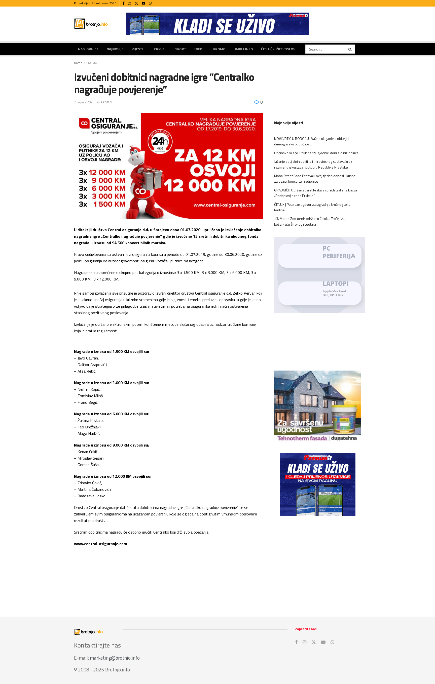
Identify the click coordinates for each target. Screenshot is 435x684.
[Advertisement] (317, 561)
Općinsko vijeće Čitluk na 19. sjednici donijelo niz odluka (316, 152)
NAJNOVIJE (115, 49)
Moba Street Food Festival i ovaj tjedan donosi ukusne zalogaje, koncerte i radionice (315, 178)
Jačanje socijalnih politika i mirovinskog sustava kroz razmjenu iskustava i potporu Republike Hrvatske (313, 164)
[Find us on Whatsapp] (150, 3)
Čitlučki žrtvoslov (278, 49)
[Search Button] (350, 49)
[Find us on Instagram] (129, 3)
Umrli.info (243, 49)
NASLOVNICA (88, 49)
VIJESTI (137, 49)
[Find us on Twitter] (136, 3)
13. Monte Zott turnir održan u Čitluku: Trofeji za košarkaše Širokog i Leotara (309, 221)
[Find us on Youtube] (143, 3)
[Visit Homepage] (91, 23)
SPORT (180, 49)
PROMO (219, 49)
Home (78, 62)
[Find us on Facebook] (124, 3)
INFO (198, 49)
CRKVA (159, 49)
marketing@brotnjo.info (115, 657)
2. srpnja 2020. (84, 102)
